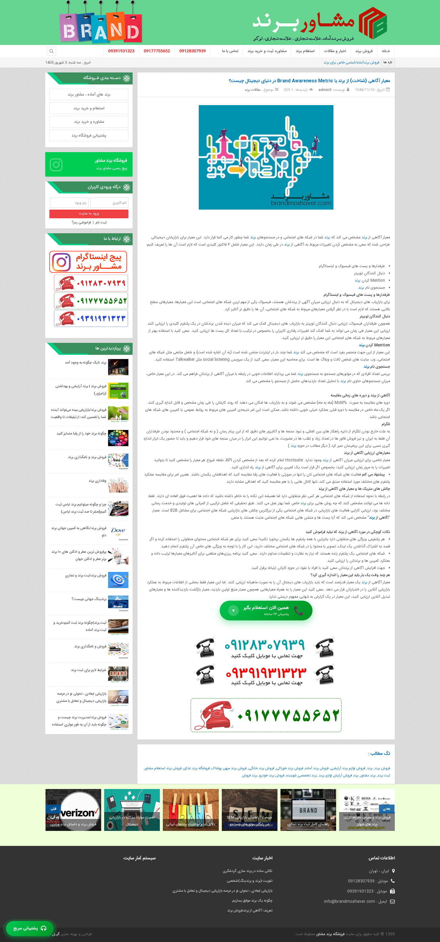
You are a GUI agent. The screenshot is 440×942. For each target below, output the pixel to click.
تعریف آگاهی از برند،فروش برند (249, 911)
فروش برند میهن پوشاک (229, 768)
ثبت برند (383, 776)
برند (364, 237)
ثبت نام (101, 222)
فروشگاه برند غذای (196, 768)
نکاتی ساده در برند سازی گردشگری (247, 871)
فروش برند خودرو (271, 776)
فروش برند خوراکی (289, 768)
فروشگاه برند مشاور (330, 934)
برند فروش (249, 776)
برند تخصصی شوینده (301, 776)
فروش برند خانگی (261, 768)
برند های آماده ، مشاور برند (89, 94)
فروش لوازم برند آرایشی (347, 768)
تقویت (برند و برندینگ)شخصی (249, 881)
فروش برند (382, 768)
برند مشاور (368, 776)
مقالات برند (253, 90)
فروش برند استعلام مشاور (163, 768)
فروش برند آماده (317, 768)
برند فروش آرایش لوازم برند (339, 776)
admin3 (324, 90)
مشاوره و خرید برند (89, 122)
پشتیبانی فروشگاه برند (89, 135)
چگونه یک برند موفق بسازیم (252, 901)
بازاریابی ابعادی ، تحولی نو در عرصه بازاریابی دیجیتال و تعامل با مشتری (222, 891)
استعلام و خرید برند (89, 108)
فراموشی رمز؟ (81, 222)
